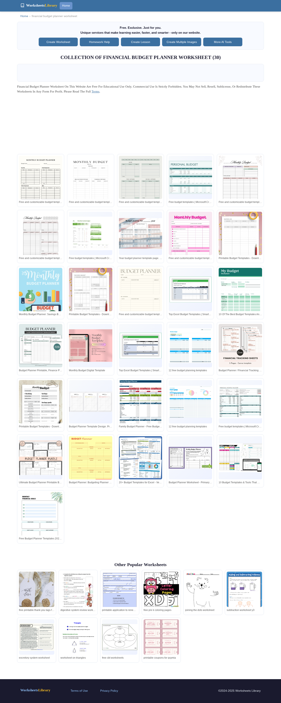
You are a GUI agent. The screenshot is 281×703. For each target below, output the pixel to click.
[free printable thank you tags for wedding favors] (36, 595)
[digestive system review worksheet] (78, 597)
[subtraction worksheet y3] (244, 597)
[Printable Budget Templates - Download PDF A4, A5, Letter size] (240, 242)
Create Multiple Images (182, 42)
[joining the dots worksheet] (203, 596)
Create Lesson (140, 42)
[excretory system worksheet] (36, 637)
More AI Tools (223, 42)
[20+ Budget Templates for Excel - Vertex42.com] (140, 458)
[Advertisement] (140, 125)
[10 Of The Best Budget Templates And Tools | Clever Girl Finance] (240, 294)
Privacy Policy (109, 690)
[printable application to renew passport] (119, 595)
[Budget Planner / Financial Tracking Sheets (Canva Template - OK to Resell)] (240, 345)
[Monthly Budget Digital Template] (90, 345)
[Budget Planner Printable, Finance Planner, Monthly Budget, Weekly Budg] (40, 345)
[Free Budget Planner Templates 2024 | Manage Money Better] (40, 520)
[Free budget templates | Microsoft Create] (190, 177)
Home (66, 5)
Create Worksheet (58, 42)
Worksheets (35, 690)
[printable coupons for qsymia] (161, 638)
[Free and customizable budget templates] (40, 186)
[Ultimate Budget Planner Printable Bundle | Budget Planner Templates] (40, 458)
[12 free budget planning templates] (190, 345)
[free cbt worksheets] (119, 637)
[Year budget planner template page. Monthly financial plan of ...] (140, 233)
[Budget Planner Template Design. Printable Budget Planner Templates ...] (90, 402)
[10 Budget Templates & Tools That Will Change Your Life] (240, 457)
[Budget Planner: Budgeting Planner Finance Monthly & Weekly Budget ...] (90, 464)
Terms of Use (79, 690)
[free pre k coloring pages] (161, 589)
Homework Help (99, 42)
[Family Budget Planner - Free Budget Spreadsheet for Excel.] (140, 409)
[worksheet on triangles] (78, 642)
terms (95, 91)
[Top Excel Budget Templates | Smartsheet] (190, 289)
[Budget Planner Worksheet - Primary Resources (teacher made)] (190, 457)
